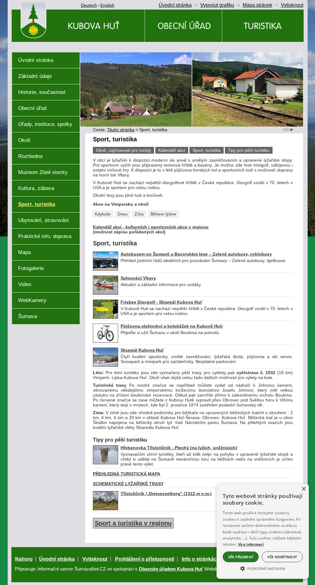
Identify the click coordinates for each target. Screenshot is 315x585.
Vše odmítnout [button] (282, 557)
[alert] (263, 531)
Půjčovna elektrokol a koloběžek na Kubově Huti (172, 326)
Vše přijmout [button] (240, 557)
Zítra (139, 214)
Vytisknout (94, 559)
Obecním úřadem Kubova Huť (171, 568)
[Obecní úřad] (183, 26)
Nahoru (24, 559)
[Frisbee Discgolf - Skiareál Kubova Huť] (105, 317)
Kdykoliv (103, 214)
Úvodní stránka (57, 559)
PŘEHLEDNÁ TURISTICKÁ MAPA (126, 473)
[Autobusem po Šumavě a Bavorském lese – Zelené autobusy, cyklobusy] (105, 269)
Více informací (251, 544)
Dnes (123, 214)
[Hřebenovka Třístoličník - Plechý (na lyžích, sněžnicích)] (105, 462)
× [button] (303, 489)
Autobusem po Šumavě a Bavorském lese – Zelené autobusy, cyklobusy (196, 254)
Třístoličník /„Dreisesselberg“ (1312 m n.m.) (166, 493)
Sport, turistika (207, 150)
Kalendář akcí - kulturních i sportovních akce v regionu (151, 226)
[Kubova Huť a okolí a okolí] (263, 26)
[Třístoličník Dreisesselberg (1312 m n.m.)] (105, 508)
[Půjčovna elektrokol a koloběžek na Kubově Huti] (105, 341)
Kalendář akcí (171, 150)
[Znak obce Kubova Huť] (44, 44)
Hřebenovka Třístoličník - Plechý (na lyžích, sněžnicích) (179, 447)
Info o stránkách (201, 559)
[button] (263, 568)
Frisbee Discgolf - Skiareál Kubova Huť (161, 302)
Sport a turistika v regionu (133, 523)
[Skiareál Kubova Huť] (105, 365)
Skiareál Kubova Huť (142, 350)
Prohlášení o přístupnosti (144, 559)
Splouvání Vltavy (138, 278)
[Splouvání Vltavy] (105, 293)
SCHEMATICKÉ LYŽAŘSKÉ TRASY (128, 483)
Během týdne (163, 214)
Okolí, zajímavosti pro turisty (123, 150)
